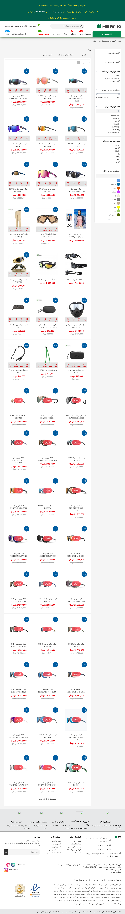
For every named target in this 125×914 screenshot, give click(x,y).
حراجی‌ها (78, 852)
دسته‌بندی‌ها (106, 34)
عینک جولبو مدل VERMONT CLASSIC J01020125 (76, 417)
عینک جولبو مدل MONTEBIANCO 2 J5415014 (76, 508)
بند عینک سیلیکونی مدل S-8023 (18, 371)
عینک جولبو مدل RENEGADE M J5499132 (76, 690)
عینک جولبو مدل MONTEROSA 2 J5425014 (47, 459)
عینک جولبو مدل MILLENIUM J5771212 (76, 190)
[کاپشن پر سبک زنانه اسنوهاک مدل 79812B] (76, 219)
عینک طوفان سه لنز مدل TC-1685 (18, 281)
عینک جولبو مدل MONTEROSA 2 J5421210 (18, 784)
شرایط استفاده (76, 844)
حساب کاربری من (55, 850)
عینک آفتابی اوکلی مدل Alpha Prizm (47, 235)
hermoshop (22, 865)
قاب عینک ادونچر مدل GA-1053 (18, 326)
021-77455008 (103, 849)
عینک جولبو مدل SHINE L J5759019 (47, 645)
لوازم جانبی (47, 55)
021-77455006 (103, 845)
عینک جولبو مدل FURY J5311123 (47, 190)
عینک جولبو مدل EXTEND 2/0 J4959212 (18, 190)
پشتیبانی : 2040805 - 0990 (14, 33)
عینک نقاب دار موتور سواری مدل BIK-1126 (76, 326)
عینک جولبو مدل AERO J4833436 (18, 145)
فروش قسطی (43, 33)
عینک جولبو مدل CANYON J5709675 (76, 145)
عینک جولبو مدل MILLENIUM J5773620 (18, 555)
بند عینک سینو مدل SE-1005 (47, 370)
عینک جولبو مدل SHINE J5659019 (76, 645)
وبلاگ (66, 34)
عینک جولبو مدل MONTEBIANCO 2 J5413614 (19, 460)
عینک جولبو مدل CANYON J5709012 (47, 600)
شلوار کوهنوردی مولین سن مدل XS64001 (18, 235)
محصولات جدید (85, 33)
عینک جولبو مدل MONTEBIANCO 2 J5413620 (76, 98)
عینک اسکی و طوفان (65, 55)
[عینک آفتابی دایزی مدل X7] (76, 264)
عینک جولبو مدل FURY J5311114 (76, 784)
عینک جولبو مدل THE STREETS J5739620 (18, 690)
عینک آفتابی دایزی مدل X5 (47, 280)
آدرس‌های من (56, 847)
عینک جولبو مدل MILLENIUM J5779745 (76, 600)
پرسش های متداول (74, 847)
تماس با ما (56, 34)
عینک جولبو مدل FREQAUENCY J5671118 (18, 736)
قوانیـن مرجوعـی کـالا (73, 850)
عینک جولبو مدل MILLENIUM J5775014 (47, 555)
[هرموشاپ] (107, 26)
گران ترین (86, 62)
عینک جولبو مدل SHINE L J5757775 (47, 97)
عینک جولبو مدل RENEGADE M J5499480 (47, 690)
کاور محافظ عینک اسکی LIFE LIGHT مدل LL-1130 (47, 326)
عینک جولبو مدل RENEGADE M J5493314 (76, 555)
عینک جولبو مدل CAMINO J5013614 (76, 459)
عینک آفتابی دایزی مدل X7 (76, 280)
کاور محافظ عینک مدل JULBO (76, 371)
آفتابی (84, 55)
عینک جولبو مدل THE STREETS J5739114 (18, 600)
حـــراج (73, 33)
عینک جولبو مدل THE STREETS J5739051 (18, 645)
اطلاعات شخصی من (54, 852)
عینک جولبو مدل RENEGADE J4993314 (18, 507)
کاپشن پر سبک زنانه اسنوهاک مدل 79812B (76, 235)
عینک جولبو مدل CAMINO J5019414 (47, 736)
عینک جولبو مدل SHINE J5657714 (18, 417)
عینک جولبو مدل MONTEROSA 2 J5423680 (18, 97)
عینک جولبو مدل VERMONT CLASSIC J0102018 (47, 417)
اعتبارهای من (56, 844)
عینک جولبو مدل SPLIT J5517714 (47, 145)
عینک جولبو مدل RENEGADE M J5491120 (47, 784)
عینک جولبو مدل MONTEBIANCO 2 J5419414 (76, 737)
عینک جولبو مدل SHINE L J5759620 (47, 507)
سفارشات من (56, 841)
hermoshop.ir (13, 870)
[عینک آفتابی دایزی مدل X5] (47, 264)
